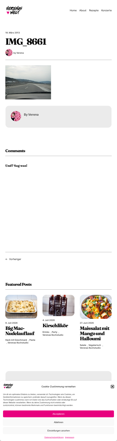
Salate (83, 345)
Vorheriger (15, 259)
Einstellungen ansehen (58, 430)
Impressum (69, 437)
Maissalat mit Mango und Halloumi (94, 333)
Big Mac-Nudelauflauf (19, 331)
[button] (112, 386)
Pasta (32, 340)
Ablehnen (58, 422)
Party (54, 332)
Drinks (46, 332)
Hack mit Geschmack (16, 340)
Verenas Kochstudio (18, 342)
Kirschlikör (55, 325)
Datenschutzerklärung (54, 437)
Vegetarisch (95, 345)
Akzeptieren (58, 414)
